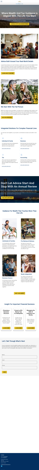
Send (4, 372)
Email (3, 360)
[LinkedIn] (1, 466)
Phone (3, 365)
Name (3, 354)
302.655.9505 (5, 456)
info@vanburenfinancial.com (5, 464)
